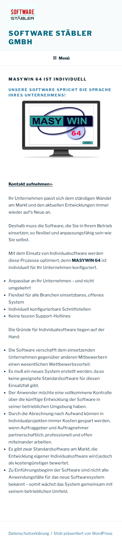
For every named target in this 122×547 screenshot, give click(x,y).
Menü (64, 58)
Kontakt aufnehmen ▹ (31, 184)
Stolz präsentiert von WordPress (83, 533)
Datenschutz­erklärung (29, 533)
